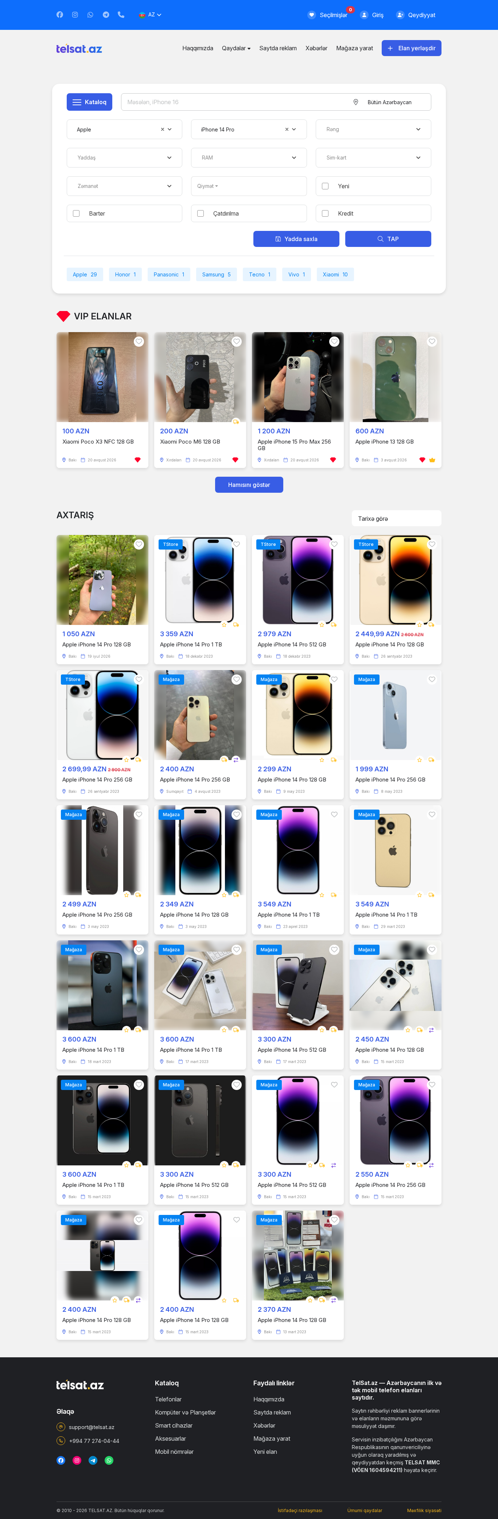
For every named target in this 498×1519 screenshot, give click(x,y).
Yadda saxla (301, 239)
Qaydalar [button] (234, 48)
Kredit (345, 213)
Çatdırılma (226, 213)
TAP (393, 239)
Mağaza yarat (354, 48)
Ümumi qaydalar (364, 1510)
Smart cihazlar (173, 1425)
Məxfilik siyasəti (424, 1510)
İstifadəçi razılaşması (300, 1510)
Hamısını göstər (249, 484)
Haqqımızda (197, 48)
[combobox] (389, 102)
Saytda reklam (278, 48)
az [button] (151, 14)
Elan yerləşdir (417, 48)
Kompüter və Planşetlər (185, 1412)
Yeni (343, 186)
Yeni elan (265, 1451)
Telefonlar (168, 1399)
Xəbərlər (316, 48)
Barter (97, 213)
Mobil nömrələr (174, 1451)
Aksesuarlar (170, 1438)
